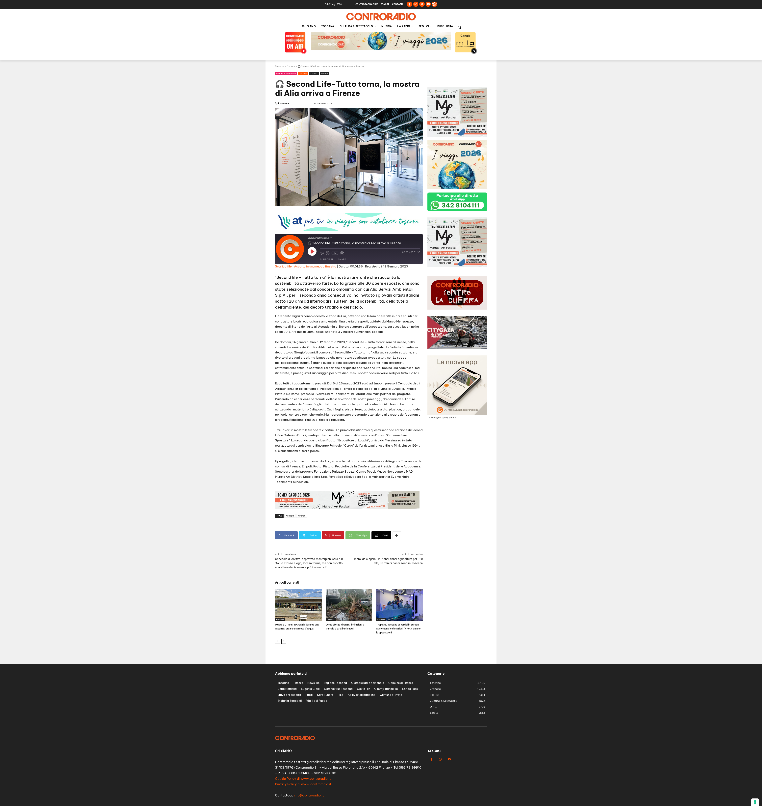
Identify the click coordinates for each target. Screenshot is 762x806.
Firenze (301, 515)
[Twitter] (422, 4)
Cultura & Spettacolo (286, 73)
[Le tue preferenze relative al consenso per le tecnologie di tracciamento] (755, 802)
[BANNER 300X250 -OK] (457, 188)
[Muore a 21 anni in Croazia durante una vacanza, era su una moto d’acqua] (298, 605)
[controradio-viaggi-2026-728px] (347, 508)
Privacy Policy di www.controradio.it (303, 784)
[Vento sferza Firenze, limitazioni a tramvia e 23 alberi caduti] (349, 605)
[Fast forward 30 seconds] (342, 253)
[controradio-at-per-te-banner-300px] (457, 135)
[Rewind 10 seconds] (328, 253)
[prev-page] (277, 641)
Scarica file (283, 266)
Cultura (291, 66)
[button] (459, 27)
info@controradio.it (309, 795)
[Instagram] (416, 4)
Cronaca (280, 619)
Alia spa (290, 515)
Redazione (284, 103)
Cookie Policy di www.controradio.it (303, 779)
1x (335, 253)
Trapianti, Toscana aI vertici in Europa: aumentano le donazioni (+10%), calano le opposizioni (398, 628)
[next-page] (283, 641)
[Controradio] (381, 17)
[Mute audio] (322, 253)
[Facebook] (409, 4)
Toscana (279, 66)
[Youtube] (428, 4)
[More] (397, 535)
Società (324, 73)
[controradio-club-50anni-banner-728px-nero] (381, 48)
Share (342, 259)
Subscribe (326, 259)
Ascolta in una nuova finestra (315, 266)
